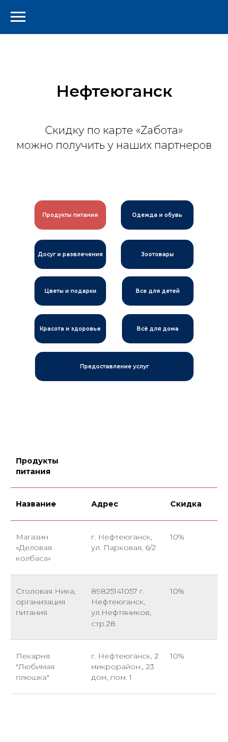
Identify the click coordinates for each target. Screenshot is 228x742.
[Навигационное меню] (18, 17)
